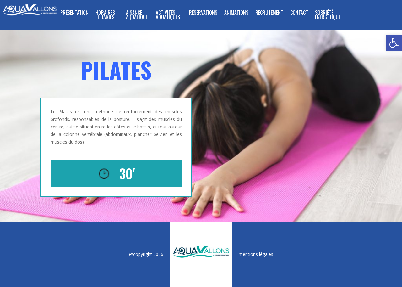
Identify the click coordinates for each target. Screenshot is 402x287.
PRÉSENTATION (74, 13)
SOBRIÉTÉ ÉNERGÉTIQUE (327, 15)
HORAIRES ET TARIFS (105, 15)
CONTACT (299, 13)
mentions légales (256, 254)
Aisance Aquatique (137, 15)
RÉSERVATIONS (203, 13)
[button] (394, 43)
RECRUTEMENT (269, 13)
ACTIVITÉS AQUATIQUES (168, 15)
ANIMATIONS (236, 13)
